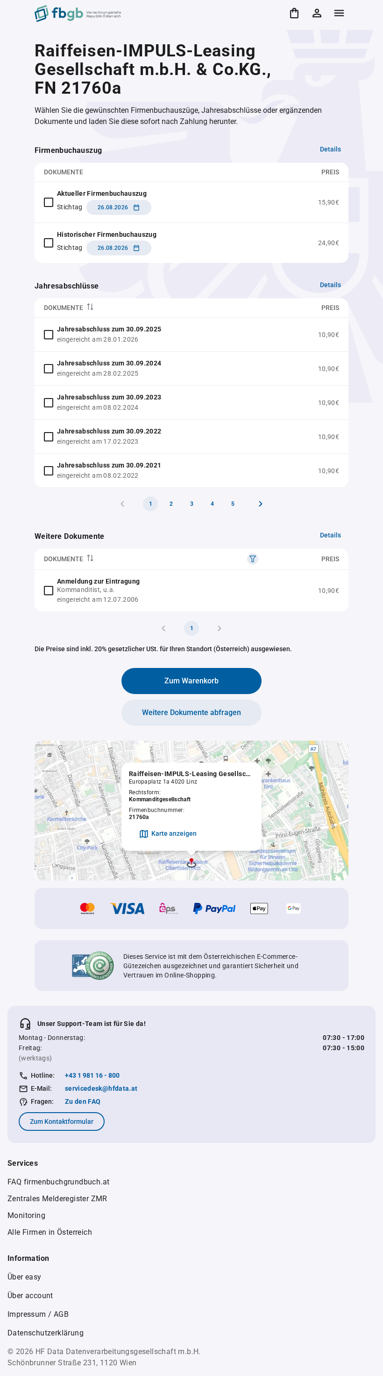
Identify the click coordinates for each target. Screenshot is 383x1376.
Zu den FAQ (83, 1101)
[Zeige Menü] (339, 13)
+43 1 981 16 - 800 (92, 1075)
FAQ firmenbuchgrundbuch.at (58, 1181)
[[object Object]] (252, 558)
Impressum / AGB (38, 1314)
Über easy (24, 1277)
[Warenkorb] (294, 13)
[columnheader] (156, 307)
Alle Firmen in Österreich (49, 1232)
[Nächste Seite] (260, 504)
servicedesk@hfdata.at (101, 1088)
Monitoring (26, 1215)
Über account (30, 1295)
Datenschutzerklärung (45, 1332)
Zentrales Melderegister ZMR (57, 1198)
